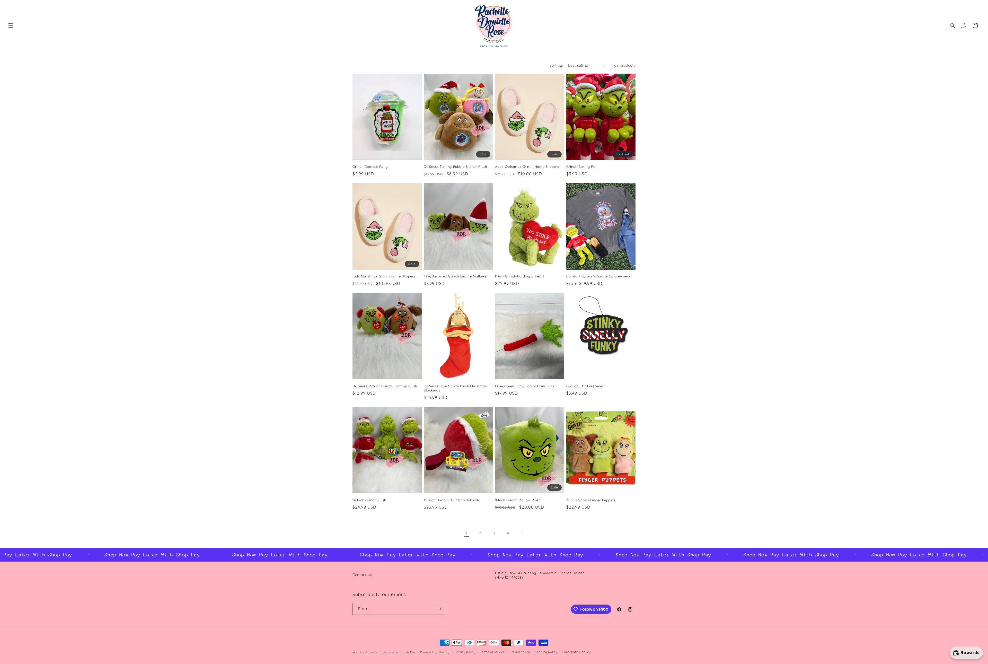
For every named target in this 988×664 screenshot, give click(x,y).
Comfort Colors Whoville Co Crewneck (598, 276)
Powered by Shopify (435, 652)
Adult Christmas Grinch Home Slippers (527, 166)
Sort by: (556, 65)
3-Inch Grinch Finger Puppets (590, 500)
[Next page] (521, 533)
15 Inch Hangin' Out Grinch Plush (451, 500)
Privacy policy (464, 652)
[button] (10, 25)
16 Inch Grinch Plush (369, 500)
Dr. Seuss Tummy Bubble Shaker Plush (455, 166)
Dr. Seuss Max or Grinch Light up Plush (384, 386)
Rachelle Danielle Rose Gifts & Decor (392, 652)
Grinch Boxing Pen (581, 166)
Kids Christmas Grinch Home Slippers (383, 276)
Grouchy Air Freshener (585, 386)
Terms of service (492, 652)
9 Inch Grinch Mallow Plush (518, 500)
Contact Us (362, 574)
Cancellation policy (576, 652)
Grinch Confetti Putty (370, 166)
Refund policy (519, 652)
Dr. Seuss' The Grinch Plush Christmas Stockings (455, 388)
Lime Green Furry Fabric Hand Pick (525, 386)
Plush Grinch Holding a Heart (519, 276)
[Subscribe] (439, 609)
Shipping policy (546, 652)
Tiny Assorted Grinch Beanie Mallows (455, 276)
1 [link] (466, 533)
